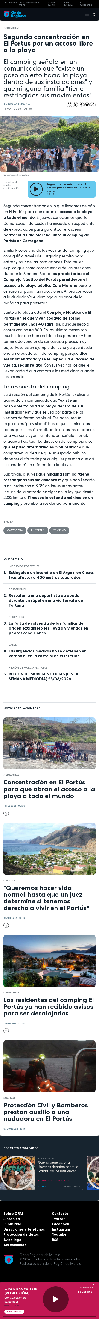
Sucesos (9, 1098)
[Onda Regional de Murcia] (14, 14)
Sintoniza (11, 1219)
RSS (55, 1240)
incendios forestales (24, 566)
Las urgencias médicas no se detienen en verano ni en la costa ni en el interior (48, 653)
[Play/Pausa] (56, 1299)
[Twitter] (76, 105)
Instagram (61, 1229)
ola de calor (51, 3)
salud (13, 645)
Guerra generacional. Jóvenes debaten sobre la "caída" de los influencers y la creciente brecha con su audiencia (58, 1166)
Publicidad (12, 1224)
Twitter (58, 1219)
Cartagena (11, 28)
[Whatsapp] (69, 104)
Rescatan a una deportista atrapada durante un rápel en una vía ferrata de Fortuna (46, 600)
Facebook (60, 1224)
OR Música (84, 1292)
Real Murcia (68, 3)
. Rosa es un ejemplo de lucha (39, 347)
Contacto (60, 1213)
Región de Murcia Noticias (28, 668)
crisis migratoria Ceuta (29, 3)
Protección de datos (21, 1234)
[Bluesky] (87, 105)
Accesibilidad (15, 1245)
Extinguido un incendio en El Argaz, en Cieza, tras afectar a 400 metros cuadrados (51, 575)
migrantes (16, 617)
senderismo (17, 589)
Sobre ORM (13, 1213)
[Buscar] (93, 14)
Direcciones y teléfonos (24, 1229)
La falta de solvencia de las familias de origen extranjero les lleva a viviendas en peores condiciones (48, 628)
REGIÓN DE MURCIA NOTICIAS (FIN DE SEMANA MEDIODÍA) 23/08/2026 (44, 676)
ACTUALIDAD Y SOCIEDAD (54, 1180)
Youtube (59, 1234)
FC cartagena (86, 3)
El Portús (38, 530)
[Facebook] (81, 105)
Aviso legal (12, 1240)
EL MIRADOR (46, 1158)
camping (59, 530)
